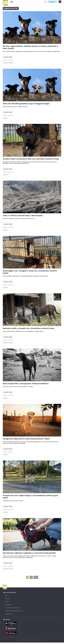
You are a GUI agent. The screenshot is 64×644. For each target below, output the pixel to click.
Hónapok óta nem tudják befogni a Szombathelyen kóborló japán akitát (30, 497)
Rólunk (7, 601)
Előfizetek (52, 1)
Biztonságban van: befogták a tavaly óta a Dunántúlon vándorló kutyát (30, 272)
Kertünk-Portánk (8, 568)
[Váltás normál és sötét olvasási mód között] (45, 2)
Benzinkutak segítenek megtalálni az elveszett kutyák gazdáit (29, 553)
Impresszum (8, 604)
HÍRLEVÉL (7, 598)
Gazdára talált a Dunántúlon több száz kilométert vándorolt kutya (31, 159)
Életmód (6, 174)
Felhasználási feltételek (12, 607)
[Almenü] (11, 1)
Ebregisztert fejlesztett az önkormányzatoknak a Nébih (26, 439)
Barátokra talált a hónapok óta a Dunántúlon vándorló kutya (28, 328)
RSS (6, 595)
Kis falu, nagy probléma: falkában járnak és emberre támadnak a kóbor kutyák (30, 47)
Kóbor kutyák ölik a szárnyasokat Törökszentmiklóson (26, 384)
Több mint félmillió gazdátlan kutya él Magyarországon (26, 104)
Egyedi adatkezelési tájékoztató (14, 610)
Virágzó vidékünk (8, 62)
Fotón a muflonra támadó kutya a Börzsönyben (23, 215)
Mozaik (6, 118)
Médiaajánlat (8, 614)
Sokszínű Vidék (8, 57)
